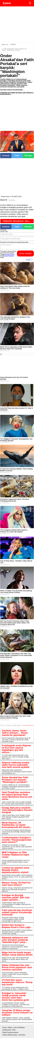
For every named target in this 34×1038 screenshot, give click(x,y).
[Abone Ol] (11, 200)
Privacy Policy (10, 254)
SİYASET (13, 44)
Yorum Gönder (25, 253)
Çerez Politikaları (19, 1027)
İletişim (10, 1027)
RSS (13, 1030)
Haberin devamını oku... (17, 221)
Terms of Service (8, 256)
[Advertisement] (17, 24)
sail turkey (21, 1035)
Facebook (5, 155)
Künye (4, 1027)
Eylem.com (5, 44)
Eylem (7, 3)
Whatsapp (28, 155)
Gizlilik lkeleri (6, 1030)
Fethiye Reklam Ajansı (9, 1035)
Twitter (17, 155)
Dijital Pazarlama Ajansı (10, 1032)
